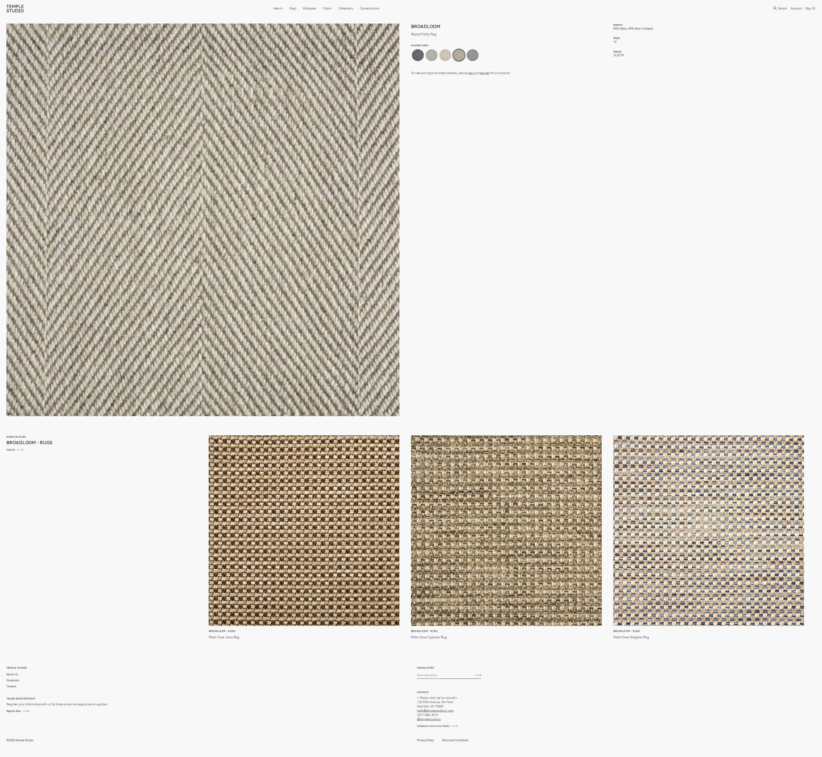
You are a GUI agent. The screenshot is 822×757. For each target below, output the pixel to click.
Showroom (12, 680)
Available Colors (420, 45)
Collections (345, 8)
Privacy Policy (425, 740)
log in (471, 73)
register (484, 73)
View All (10, 450)
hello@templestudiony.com (435, 710)
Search (782, 8)
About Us (12, 674)
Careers (11, 686)
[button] (417, 55)
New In (277, 8)
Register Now (13, 711)
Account (796, 8)
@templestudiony (429, 719)
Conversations (370, 8)
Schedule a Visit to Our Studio (433, 726)
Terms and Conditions (455, 740)
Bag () (811, 8)
